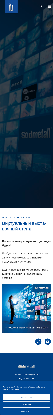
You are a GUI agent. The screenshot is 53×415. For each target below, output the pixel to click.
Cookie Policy (25, 411)
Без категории (22, 218)
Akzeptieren (26, 397)
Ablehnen (26, 404)
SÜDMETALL (7, 218)
